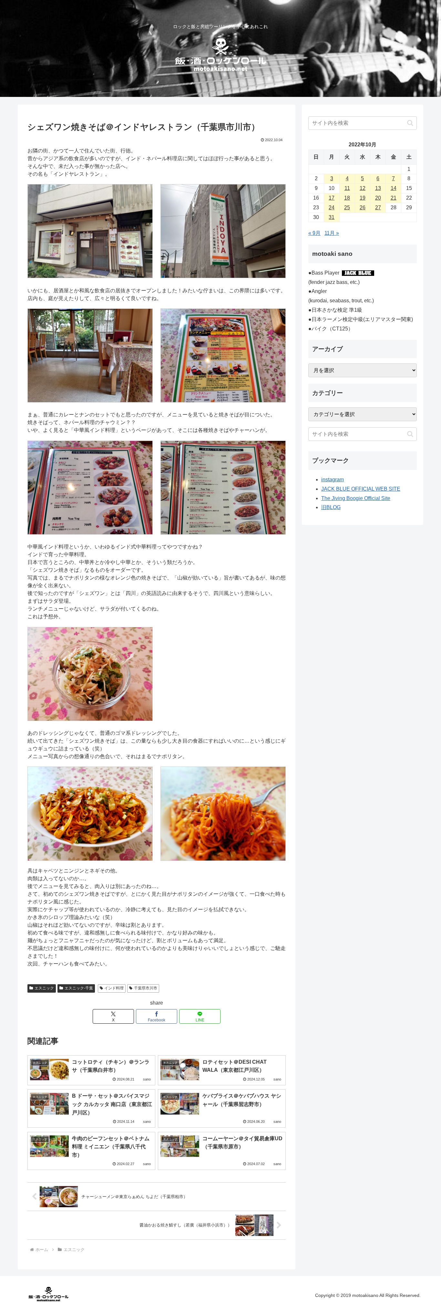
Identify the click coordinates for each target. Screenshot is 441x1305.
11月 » (331, 233)
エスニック (44, 988)
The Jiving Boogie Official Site (355, 498)
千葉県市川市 (145, 988)
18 (347, 198)
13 (378, 188)
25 (347, 207)
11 (347, 188)
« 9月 (314, 233)
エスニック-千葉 (79, 988)
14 (393, 188)
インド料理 (114, 988)
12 (362, 188)
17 (331, 198)
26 (362, 207)
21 (393, 198)
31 (331, 217)
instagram (332, 479)
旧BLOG (331, 507)
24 (331, 207)
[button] (410, 123)
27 (378, 207)
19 (362, 198)
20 (378, 198)
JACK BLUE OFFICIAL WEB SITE (360, 489)
